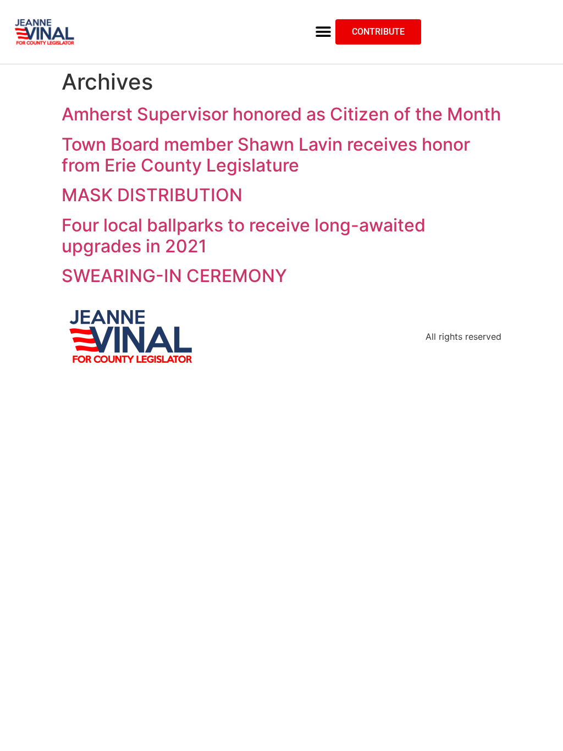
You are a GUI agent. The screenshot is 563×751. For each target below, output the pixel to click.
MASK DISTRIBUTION (152, 195)
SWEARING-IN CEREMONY (174, 275)
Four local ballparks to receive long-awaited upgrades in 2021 (244, 235)
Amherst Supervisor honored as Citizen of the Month (281, 114)
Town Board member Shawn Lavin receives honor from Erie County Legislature (266, 155)
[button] (323, 32)
